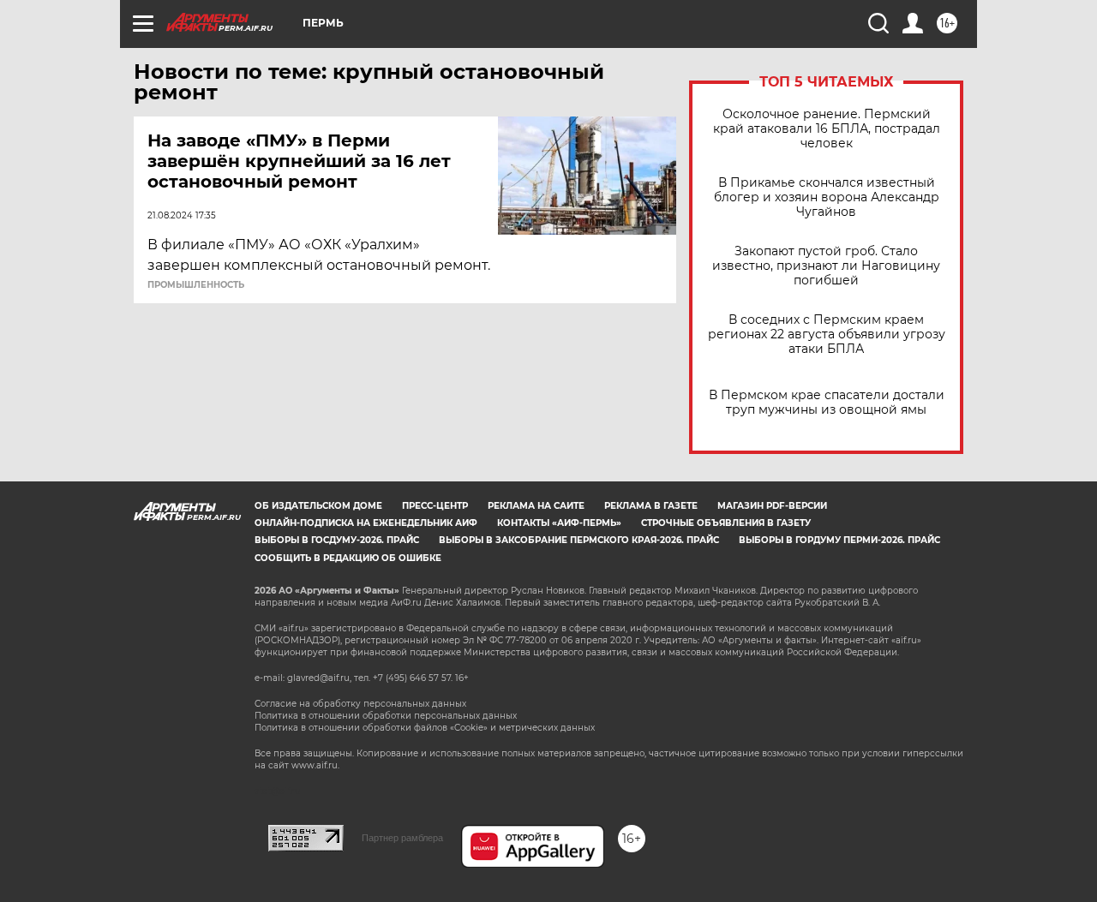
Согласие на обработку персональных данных (360, 703)
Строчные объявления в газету (726, 523)
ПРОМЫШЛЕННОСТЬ (195, 285)
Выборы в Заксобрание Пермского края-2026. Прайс (579, 540)
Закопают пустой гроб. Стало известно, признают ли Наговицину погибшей (826, 266)
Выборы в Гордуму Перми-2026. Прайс (839, 540)
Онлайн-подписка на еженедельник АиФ (366, 523)
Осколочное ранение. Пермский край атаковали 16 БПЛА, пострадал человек (826, 129)
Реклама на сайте (536, 505)
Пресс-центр (435, 505)
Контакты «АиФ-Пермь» (559, 523)
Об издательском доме (318, 505)
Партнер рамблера (402, 838)
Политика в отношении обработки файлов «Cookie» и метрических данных (425, 727)
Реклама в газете (651, 505)
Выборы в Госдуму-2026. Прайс (337, 540)
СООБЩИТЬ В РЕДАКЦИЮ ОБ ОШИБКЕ (348, 558)
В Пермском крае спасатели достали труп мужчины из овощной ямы (826, 402)
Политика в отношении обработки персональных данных (386, 715)
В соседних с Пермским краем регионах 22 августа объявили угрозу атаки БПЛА (826, 334)
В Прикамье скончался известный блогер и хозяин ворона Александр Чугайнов (826, 197)
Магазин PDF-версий (772, 505)
